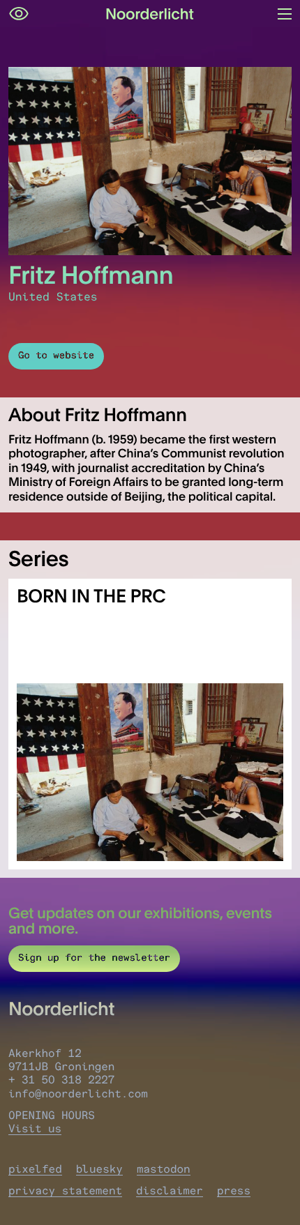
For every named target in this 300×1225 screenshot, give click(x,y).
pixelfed (35, 1168)
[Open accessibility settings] (18, 13)
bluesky (99, 1168)
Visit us (34, 1128)
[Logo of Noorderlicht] (150, 14)
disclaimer (169, 1190)
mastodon (163, 1168)
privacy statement (65, 1190)
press (233, 1190)
